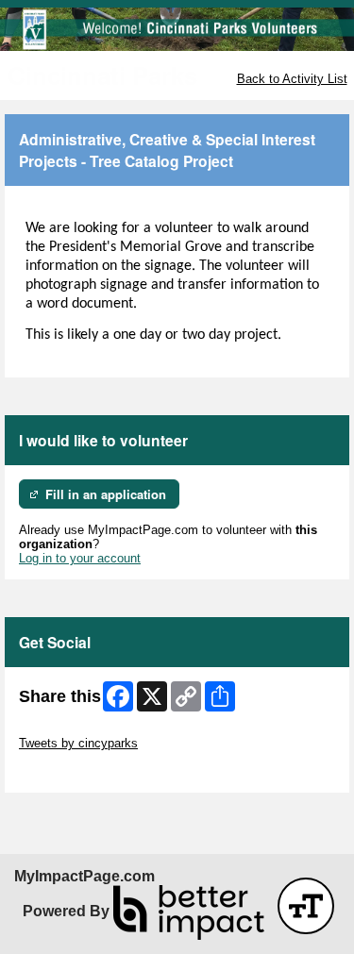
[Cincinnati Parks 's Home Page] (177, 29)
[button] (306, 906)
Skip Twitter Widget (72, 729)
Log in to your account (80, 558)
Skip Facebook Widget (81, 771)
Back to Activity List (292, 79)
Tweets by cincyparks (78, 743)
